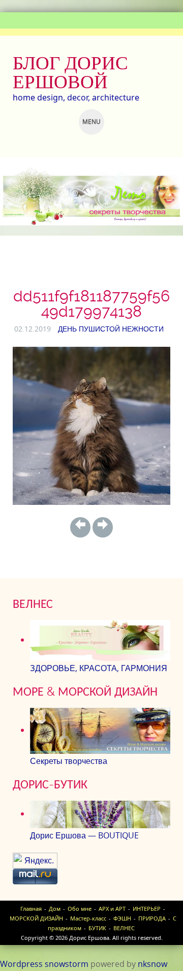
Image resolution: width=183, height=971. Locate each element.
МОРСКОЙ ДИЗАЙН (36, 918)
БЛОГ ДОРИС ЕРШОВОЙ (70, 72)
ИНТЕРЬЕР (147, 908)
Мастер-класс (88, 918)
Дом (54, 908)
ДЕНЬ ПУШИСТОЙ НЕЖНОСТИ (111, 329)
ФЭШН (122, 918)
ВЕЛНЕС (124, 928)
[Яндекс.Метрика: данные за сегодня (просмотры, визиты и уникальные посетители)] (35, 860)
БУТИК (97, 928)
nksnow (152, 963)
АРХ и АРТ (112, 908)
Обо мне (80, 908)
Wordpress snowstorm (44, 963)
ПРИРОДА (152, 918)
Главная (31, 908)
